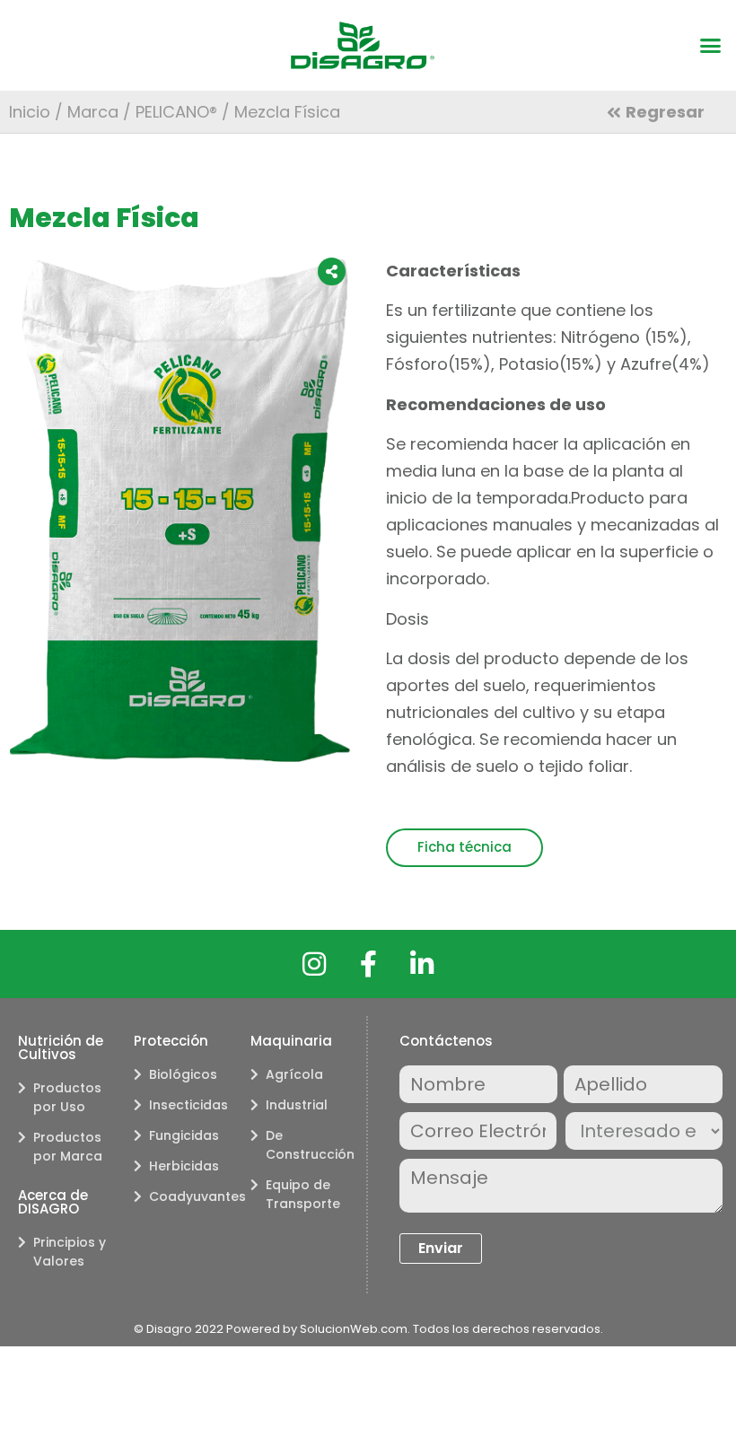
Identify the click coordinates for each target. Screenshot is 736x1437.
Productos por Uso (67, 1097)
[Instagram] (314, 964)
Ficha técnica (464, 846)
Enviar (440, 1248)
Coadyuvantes (190, 1196)
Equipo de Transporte (303, 1194)
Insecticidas (188, 1105)
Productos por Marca (67, 1146)
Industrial (297, 1105)
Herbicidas (184, 1166)
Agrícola (294, 1074)
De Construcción (307, 1144)
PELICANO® (176, 112)
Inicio (29, 112)
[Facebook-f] (368, 964)
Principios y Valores (69, 1251)
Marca (92, 112)
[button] (711, 46)
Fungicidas (184, 1135)
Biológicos (183, 1074)
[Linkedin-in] (421, 964)
